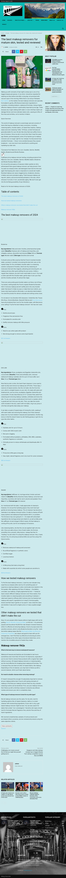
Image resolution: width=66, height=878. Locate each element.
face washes (5, 101)
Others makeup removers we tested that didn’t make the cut (19, 205)
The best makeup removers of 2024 (12, 196)
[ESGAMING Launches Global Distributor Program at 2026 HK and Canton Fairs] (48, 61)
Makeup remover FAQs (8, 209)
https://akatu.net (18, 766)
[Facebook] (13, 51)
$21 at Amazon (5, 338)
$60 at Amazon (5, 460)
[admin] (2, 47)
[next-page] (5, 803)
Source (3, 728)
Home (2, 33)
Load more (54, 96)
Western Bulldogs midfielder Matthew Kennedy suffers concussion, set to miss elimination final (35, 795)
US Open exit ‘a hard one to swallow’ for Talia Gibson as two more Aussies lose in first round (58, 81)
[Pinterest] (21, 51)
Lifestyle (7, 33)
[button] (63, 29)
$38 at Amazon (5, 573)
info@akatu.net (28, 870)
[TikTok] (54, 860)
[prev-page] (2, 803)
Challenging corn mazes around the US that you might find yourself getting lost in (11, 752)
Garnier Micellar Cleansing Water (16, 622)
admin (6, 47)
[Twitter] (17, 51)
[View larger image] (2, 154)
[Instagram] (50, 860)
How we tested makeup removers (11, 200)
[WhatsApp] (25, 51)
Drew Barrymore (37, 300)
